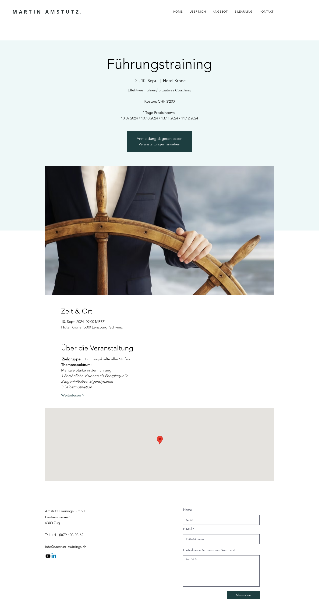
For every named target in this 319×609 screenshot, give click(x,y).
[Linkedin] (54, 556)
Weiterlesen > (73, 395)
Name (187, 509)
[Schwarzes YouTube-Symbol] (48, 556)
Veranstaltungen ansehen (159, 144)
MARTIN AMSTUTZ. (47, 11)
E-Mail (187, 528)
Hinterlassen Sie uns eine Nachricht (209, 549)
